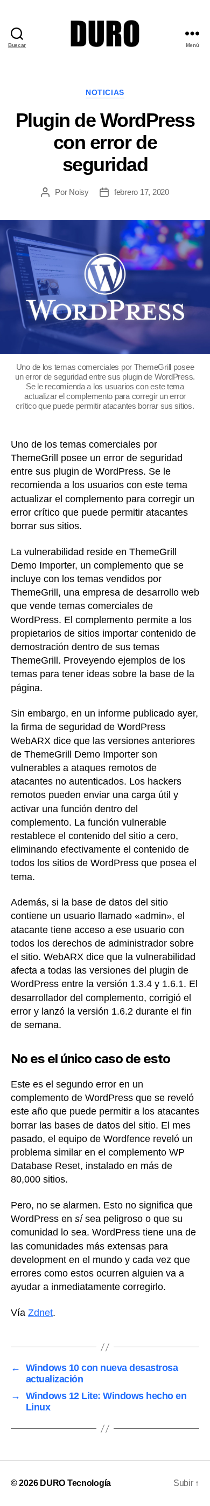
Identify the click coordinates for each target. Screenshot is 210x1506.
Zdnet (40, 1312)
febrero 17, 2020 (141, 192)
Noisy (79, 192)
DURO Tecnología (75, 1483)
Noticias (105, 92)
